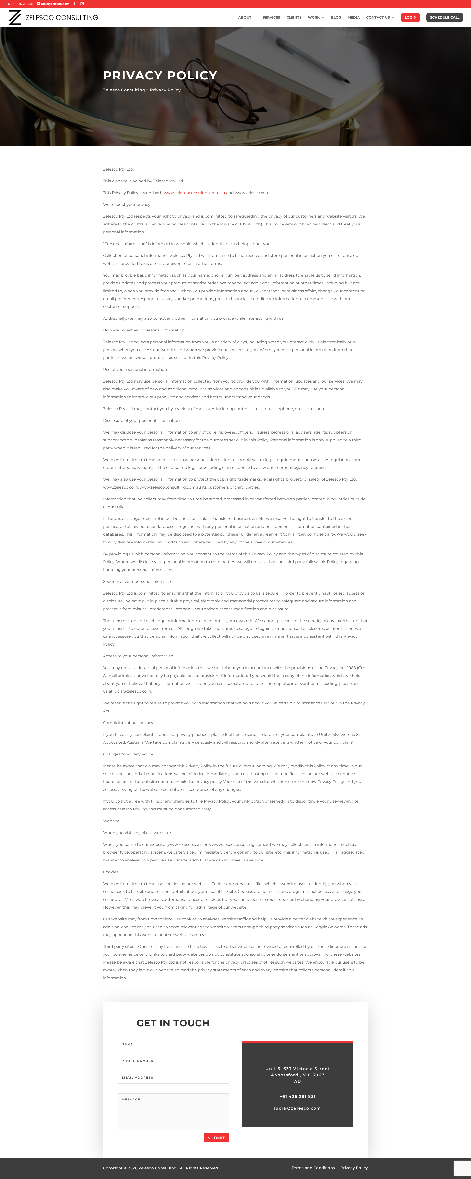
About (244, 18)
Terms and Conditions (313, 1168)
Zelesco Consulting (124, 90)
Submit (216, 1138)
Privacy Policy (354, 1168)
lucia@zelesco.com (297, 1108)
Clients (294, 18)
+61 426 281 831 (298, 1096)
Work (314, 18)
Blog (336, 18)
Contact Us (378, 18)
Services (271, 18)
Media (354, 18)
